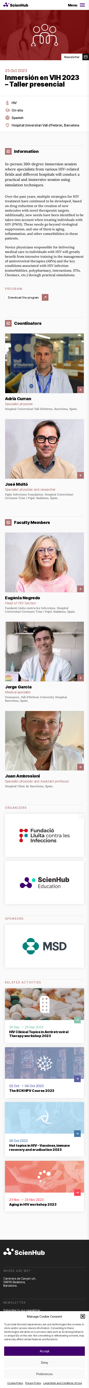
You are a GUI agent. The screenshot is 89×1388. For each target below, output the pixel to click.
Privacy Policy (33, 1383)
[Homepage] (15, 4)
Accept (44, 1351)
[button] (83, 1316)
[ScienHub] (24, 1252)
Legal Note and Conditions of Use (62, 1383)
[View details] (44, 372)
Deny (44, 1362)
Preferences (44, 1374)
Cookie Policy (15, 1383)
